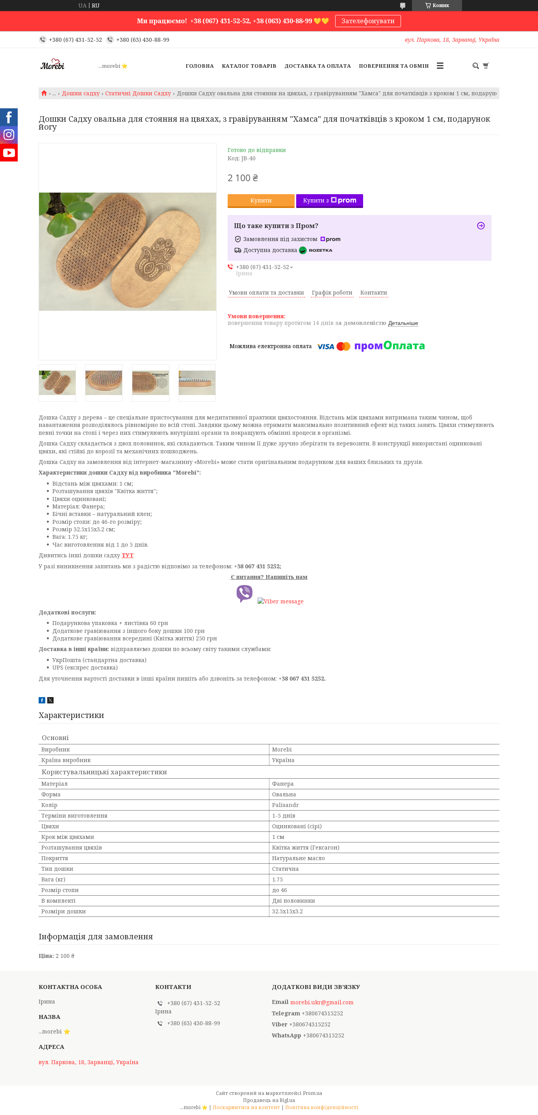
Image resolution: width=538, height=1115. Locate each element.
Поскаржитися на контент (246, 1107)
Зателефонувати (368, 21)
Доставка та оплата (317, 65)
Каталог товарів (249, 65)
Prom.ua (312, 1093)
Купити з (316, 200)
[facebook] (42, 701)
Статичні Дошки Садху (138, 93)
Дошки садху (81, 93)
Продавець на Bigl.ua (269, 1100)
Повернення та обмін (394, 65)
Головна (200, 65)
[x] (50, 701)
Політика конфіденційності (321, 1107)
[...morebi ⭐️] (66, 66)
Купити (261, 200)
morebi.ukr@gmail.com (322, 1002)
